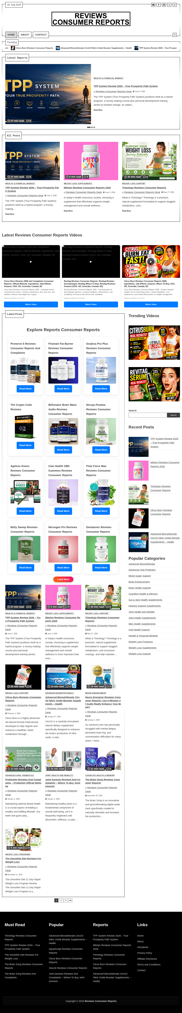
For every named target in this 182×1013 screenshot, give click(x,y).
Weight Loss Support (133, 184)
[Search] (175, 35)
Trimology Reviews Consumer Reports (144, 187)
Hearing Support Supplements (145, 606)
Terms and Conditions (148, 964)
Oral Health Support (139, 629)
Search (133, 410)
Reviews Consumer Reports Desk (114, 91)
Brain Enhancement (95, 693)
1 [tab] (88, 127)
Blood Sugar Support (140, 576)
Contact (41, 34)
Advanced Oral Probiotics (19, 775)
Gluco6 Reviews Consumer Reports (68, 968)
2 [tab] (92, 127)
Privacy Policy (144, 953)
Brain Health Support (140, 588)
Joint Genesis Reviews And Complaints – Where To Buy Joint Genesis (62, 783)
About (25, 34)
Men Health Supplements (142, 624)
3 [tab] (94, 127)
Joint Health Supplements (142, 618)
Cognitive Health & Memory (100, 775)
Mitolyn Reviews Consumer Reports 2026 (151, 48)
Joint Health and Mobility (59, 775)
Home (11, 34)
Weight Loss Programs (17, 854)
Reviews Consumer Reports (101, 1001)
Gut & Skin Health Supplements (145, 600)
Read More (98, 110)
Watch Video (31, 304)
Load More (63, 579)
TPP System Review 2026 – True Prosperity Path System (99, 48)
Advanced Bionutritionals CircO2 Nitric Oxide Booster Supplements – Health (63, 700)
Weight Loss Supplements (78, 184)
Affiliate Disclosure (147, 958)
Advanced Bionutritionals (59, 693)
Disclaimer (142, 947)
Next (70, 900)
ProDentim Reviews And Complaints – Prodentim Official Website (23, 783)
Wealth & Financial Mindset (109, 78)
